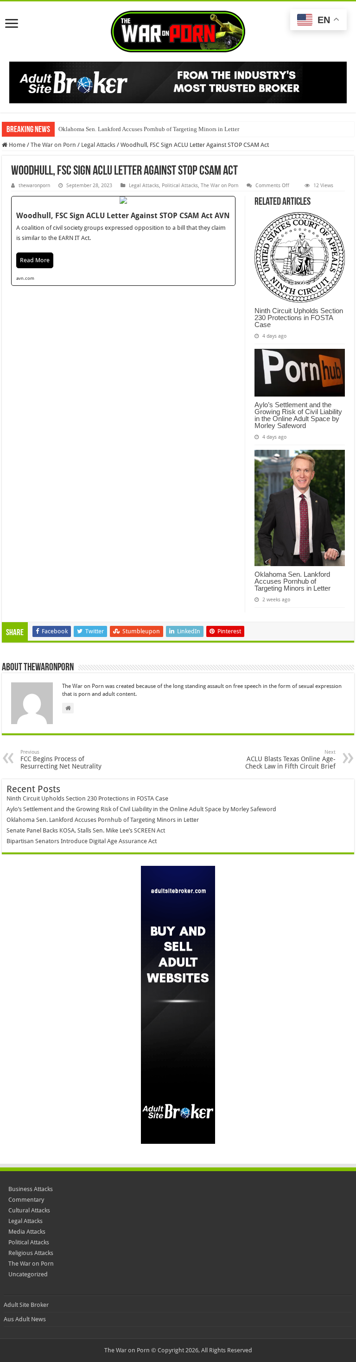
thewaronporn (34, 186)
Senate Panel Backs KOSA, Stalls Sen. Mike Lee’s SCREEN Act (85, 830)
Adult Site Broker (26, 1304)
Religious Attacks (30, 1252)
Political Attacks (180, 186)
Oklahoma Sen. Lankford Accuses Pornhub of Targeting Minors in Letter (148, 129)
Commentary (26, 1199)
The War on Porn (53, 144)
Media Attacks (26, 1231)
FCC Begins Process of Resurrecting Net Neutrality (61, 759)
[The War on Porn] (178, 30)
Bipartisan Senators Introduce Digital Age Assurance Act (81, 841)
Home (16, 144)
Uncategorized (28, 1274)
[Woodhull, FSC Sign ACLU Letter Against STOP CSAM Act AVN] (123, 240)
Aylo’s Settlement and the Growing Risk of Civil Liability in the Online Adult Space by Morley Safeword (298, 415)
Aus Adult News (25, 1319)
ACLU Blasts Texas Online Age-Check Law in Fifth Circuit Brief (290, 759)
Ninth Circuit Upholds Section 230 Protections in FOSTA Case (298, 317)
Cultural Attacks (29, 1210)
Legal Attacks (98, 144)
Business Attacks (30, 1188)
